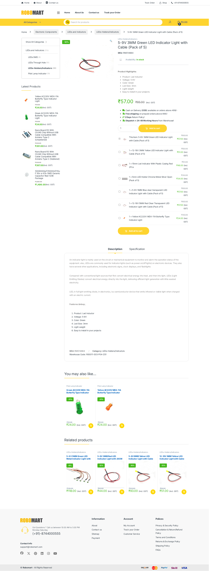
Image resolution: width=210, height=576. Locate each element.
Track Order (150, 3)
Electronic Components (46, 32)
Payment (96, 538)
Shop (164, 3)
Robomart (27, 567)
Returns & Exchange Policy (168, 541)
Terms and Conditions (165, 537)
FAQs (158, 550)
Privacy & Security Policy (167, 525)
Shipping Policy (163, 545)
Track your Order (112, 12)
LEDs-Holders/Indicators (107, 32)
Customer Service (132, 534)
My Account (129, 525)
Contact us (53, 3)
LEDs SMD (34, 57)
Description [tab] (115, 249)
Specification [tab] (137, 249)
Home (26, 3)
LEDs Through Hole (38, 62)
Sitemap (95, 534)
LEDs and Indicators (76, 32)
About (38, 3)
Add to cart (154, 128)
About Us (79, 12)
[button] (111, 41)
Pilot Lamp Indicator (74, 386)
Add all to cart (135, 231)
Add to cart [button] (90, 425)
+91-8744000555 (181, 3)
